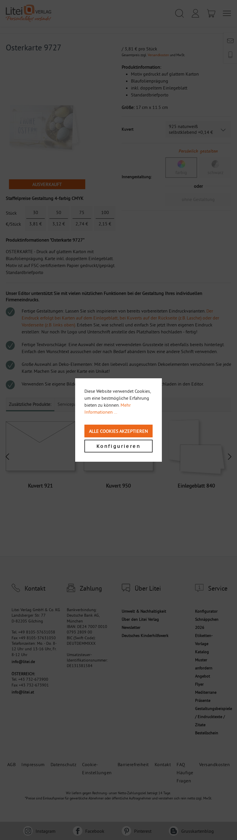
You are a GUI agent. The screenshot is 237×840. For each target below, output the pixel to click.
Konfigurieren (118, 446)
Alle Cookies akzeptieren (118, 431)
